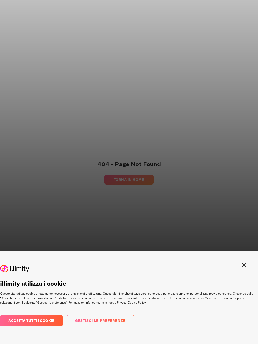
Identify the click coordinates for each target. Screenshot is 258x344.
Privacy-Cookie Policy (131, 302)
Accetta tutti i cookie (31, 320)
